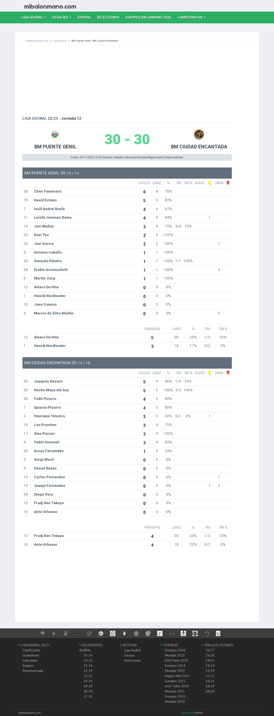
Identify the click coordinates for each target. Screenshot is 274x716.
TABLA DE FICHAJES (218, 645)
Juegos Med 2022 (177, 676)
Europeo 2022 (175, 681)
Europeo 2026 (175, 650)
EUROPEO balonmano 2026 (150, 17)
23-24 (87, 665)
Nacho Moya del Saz (51, 390)
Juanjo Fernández (49, 485)
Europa (86, 17)
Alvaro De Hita (46, 287)
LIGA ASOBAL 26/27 (35, 645)
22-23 (87, 670)
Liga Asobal (60, 40)
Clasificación (31, 650)
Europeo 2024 (175, 665)
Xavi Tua (41, 235)
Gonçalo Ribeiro (48, 261)
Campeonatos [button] (190, 17)
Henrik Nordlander (50, 296)
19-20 (87, 686)
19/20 (210, 686)
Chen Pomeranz (48, 191)
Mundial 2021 (175, 691)
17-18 (87, 696)
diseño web (188, 712)
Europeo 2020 (175, 696)
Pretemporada (32, 670)
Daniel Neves (45, 468)
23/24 (210, 665)
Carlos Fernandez (49, 477)
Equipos (28, 665)
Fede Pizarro (45, 398)
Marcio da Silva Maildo (53, 313)
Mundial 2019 (175, 701)
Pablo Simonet (46, 442)
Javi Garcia (44, 243)
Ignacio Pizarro (47, 407)
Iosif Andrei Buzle (49, 209)
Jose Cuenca (45, 304)
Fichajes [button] (60, 17)
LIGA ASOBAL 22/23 (40, 118)
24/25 (210, 660)
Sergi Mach (44, 459)
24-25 (87, 660)
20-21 (87, 681)
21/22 (210, 676)
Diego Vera (43, 494)
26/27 (210, 650)
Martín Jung (44, 278)
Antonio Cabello (48, 252)
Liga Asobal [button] (32, 17)
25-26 (87, 655)
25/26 (210, 655)
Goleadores (30, 655)
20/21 (210, 681)
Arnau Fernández (49, 451)
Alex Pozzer (44, 433)
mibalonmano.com (37, 40)
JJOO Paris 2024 (176, 660)
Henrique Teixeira (49, 416)
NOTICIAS (129, 645)
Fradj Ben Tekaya (49, 503)
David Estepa (45, 200)
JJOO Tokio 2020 (177, 686)
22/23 (210, 670)
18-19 (87, 691)
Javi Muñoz (44, 226)
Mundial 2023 (175, 670)
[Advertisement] (137, 80)
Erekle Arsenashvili (51, 270)
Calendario (30, 660)
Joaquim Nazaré (48, 381)
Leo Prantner (45, 425)
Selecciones (109, 17)
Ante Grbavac (46, 512)
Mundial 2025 (175, 655)
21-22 (87, 676)
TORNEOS (170, 645)
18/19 (210, 691)
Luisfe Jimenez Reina (53, 217)
